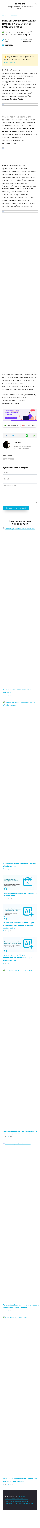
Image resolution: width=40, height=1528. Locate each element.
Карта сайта (21, 1496)
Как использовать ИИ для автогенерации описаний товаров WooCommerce (18, 957)
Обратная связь (11, 1503)
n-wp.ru (20, 3)
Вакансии (29, 1503)
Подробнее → (10, 62)
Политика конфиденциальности (16, 1501)
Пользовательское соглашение (16, 1499)
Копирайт (21, 1503)
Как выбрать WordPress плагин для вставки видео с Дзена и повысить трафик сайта (18, 925)
